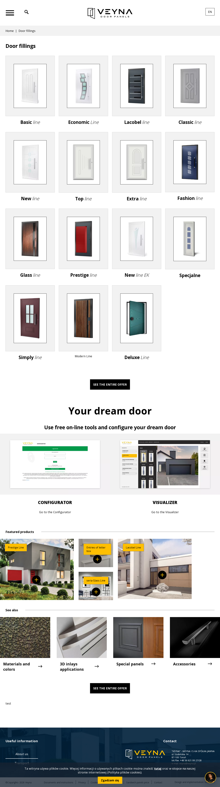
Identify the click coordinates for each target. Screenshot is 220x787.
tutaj (157, 768)
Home (9, 31)
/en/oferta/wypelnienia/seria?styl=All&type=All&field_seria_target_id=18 (36, 580)
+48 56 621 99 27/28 (190, 760)
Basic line (30, 97)
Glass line (30, 249)
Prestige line (83, 249)
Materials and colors (16, 666)
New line (30, 173)
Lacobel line (136, 97)
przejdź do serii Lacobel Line (162, 575)
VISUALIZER (165, 502)
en (211, 12)
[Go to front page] (110, 13)
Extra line (136, 173)
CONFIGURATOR (55, 502)
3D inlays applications (72, 666)
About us (21, 754)
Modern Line (83, 328)
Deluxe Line (136, 329)
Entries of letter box (97, 559)
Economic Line (83, 97)
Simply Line (30, 329)
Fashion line (190, 173)
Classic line (190, 97)
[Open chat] (210, 777)
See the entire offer (110, 384)
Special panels (130, 664)
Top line (83, 173)
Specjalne (190, 249)
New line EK (136, 249)
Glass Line (96, 592)
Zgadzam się (110, 780)
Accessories (184, 664)
